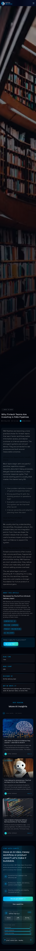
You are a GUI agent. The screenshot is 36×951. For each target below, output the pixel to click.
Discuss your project (17, 899)
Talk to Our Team (10, 644)
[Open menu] (33, 3)
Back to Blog (8, 409)
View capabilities (18, 904)
